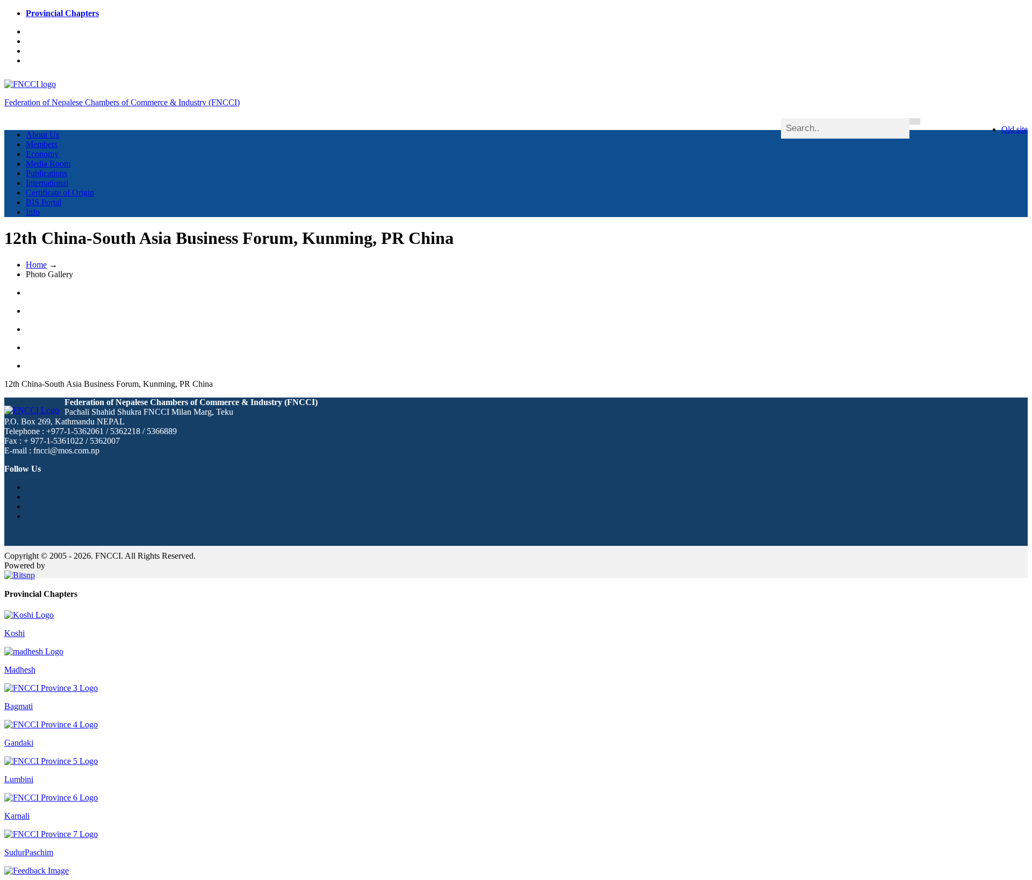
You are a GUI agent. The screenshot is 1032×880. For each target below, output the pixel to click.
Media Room (48, 163)
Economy (42, 153)
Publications (46, 173)
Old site (1014, 129)
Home (36, 264)
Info (33, 212)
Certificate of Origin (60, 192)
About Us (42, 134)
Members (42, 144)
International (47, 182)
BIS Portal (43, 202)
